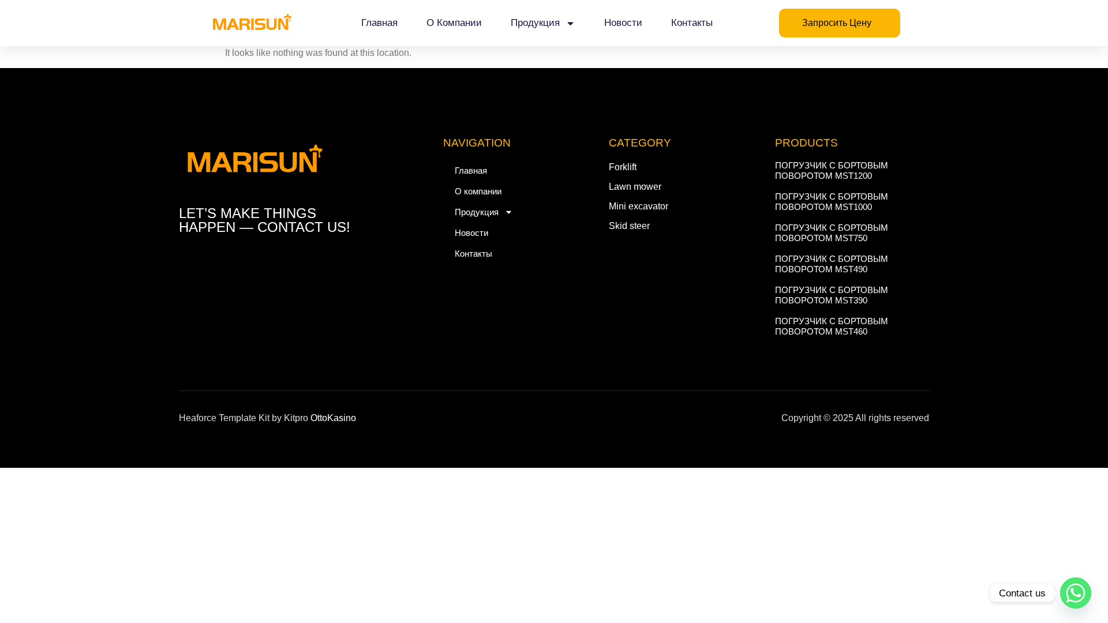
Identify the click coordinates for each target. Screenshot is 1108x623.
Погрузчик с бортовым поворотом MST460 (831, 326)
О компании (454, 22)
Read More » (796, 186)
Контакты (692, 22)
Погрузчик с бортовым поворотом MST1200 (831, 170)
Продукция (535, 22)
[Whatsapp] (1075, 593)
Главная (379, 22)
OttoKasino (333, 418)
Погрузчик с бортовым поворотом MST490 (831, 264)
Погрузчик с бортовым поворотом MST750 (831, 233)
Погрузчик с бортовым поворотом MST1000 (831, 202)
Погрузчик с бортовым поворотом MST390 (831, 295)
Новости (623, 22)
